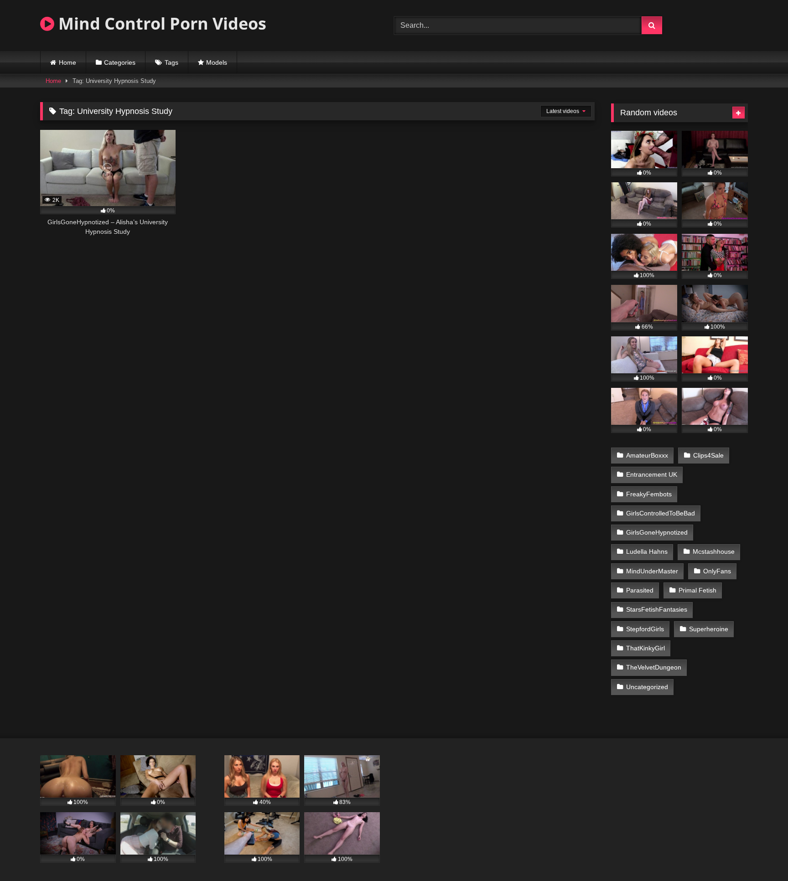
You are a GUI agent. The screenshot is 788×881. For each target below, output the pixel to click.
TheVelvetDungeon (653, 667)
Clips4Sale (708, 455)
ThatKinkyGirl (645, 648)
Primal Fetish (697, 590)
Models (216, 62)
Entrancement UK (651, 474)
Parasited (639, 590)
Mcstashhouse (714, 551)
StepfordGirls (645, 629)
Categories (119, 62)
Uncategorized (647, 686)
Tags (171, 62)
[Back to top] (760, 854)
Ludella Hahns (647, 551)
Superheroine (708, 629)
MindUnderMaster (652, 571)
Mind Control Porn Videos (160, 23)
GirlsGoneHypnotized (657, 532)
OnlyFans (717, 571)
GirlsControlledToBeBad (660, 513)
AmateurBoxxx (647, 455)
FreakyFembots (649, 494)
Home (67, 62)
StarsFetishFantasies (656, 609)
